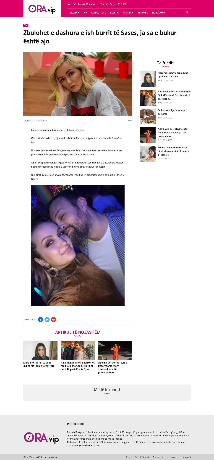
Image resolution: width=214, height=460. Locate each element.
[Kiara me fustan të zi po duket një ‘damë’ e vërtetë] (40, 350)
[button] (187, 12)
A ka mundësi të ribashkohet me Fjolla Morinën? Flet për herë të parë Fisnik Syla (78, 366)
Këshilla (128, 12)
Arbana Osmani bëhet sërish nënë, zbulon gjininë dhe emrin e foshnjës (173, 151)
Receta (114, 12)
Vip (85, 12)
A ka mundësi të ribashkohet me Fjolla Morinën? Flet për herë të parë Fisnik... (174, 95)
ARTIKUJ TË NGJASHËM (77, 332)
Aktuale (143, 12)
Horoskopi (158, 12)
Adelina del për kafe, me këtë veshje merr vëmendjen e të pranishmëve (172, 132)
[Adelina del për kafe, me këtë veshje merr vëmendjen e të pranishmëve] (115, 350)
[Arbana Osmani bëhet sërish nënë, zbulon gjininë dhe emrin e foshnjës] (148, 154)
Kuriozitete (98, 12)
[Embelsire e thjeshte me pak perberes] (148, 116)
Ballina (74, 12)
